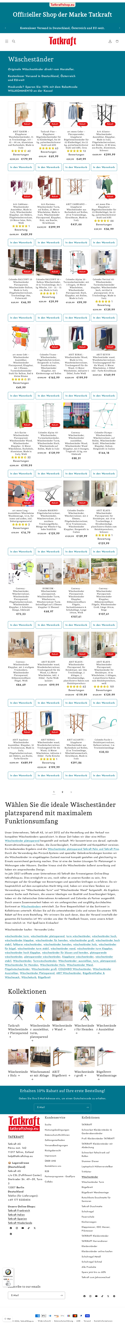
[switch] (8, 1284)
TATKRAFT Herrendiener (95, 1241)
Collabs (49, 1181)
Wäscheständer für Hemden (21, 965)
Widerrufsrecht (44, 1321)
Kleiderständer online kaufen (97, 1251)
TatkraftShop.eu (27, 1321)
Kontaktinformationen (103, 1321)
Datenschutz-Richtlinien (57, 1135)
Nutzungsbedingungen (57, 1129)
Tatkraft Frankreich (19, 1210)
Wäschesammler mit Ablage (40, 1073)
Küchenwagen (89, 1221)
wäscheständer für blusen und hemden (65, 952)
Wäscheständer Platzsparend (37, 973)
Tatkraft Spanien (17, 1219)
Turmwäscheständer (45, 961)
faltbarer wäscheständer (27, 944)
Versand (87, 1321)
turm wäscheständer (78, 936)
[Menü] (12, 1269)
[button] (6, 41)
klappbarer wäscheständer (78, 957)
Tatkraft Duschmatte (92, 1206)
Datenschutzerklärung (63, 1321)
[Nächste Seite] (71, 792)
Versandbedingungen (56, 1145)
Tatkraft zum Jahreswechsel (96, 1277)
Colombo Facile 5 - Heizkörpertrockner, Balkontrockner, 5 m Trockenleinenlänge (104, 743)
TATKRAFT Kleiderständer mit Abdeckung (97, 1145)
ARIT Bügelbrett (59, 1073)
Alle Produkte (89, 1267)
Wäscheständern (31, 906)
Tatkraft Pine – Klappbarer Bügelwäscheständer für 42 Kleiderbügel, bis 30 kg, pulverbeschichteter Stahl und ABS (48, 138)
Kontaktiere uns (53, 1166)
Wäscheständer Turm (93, 1182)
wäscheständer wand (63, 948)
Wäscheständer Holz (52, 965)
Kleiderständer (89, 1246)
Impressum (50, 1155)
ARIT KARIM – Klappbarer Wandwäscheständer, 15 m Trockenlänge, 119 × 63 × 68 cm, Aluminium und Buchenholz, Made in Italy (21, 139)
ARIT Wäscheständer (68, 973)
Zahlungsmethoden (55, 1140)
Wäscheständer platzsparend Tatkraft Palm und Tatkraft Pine (83, 849)
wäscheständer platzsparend (48, 936)
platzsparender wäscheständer (42, 957)
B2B (47, 1171)
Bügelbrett (44, 977)
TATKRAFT (87, 1124)
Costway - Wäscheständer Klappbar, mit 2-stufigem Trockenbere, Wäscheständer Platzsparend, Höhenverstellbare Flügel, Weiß (21, 671)
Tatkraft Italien (16, 1215)
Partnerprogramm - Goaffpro (60, 1176)
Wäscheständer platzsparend (22, 841)
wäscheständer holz (85, 944)
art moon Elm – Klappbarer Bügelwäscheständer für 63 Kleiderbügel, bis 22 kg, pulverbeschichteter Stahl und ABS (104, 211)
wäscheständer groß (81, 940)
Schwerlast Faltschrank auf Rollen (96, 1154)
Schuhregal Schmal (92, 1261)
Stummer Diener (90, 1161)
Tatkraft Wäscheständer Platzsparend (18, 1029)
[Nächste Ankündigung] (119, 28)
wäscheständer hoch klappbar (22, 952)
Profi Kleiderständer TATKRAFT (98, 1138)
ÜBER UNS (50, 1160)
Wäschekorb (28, 977)
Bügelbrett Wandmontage (106, 1073)
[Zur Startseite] (62, 4)
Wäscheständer (22, 961)
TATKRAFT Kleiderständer (95, 1235)
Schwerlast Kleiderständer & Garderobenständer (97, 1131)
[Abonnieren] (87, 1107)
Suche (48, 1124)
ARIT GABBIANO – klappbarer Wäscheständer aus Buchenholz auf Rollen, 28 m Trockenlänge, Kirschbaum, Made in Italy (76, 212)
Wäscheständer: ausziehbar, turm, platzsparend (87, 961)
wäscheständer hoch (104, 936)
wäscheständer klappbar (19, 940)
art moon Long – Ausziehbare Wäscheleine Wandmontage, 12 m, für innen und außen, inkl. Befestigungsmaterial (21, 515)
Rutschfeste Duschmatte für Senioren (96, 1199)
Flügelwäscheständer (17, 969)
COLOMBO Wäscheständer (74, 969)
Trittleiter (86, 1171)
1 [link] (54, 792)
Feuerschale (88, 1216)
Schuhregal (88, 1211)
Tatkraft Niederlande (20, 1223)
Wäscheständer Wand (80, 965)
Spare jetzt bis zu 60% (94, 1272)
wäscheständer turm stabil (33, 948)
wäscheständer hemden (57, 944)
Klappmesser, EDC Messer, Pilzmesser (96, 1228)
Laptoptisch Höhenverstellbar (97, 1166)
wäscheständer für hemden (52, 940)
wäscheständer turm (17, 936)
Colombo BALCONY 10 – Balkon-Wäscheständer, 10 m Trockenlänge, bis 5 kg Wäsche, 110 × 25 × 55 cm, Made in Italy (49, 284)
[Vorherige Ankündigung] (5, 28)
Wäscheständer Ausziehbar (106, 1027)
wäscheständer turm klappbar (94, 948)
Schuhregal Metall (91, 1256)
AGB (78, 1321)
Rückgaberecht (53, 1150)
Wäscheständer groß (44, 969)
